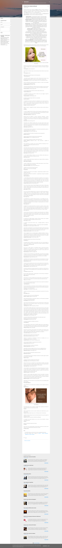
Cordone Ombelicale (45, 433)
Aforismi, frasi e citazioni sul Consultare (30, 456)
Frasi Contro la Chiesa (27, 490)
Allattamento (27, 434)
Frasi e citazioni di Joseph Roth (28, 482)
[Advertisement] (36, 447)
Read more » (47, 471)
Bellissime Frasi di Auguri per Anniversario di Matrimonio (32, 516)
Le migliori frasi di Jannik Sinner (28, 465)
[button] (48, 6)
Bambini (33, 434)
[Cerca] (49, 2)
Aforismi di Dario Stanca (27, 473)
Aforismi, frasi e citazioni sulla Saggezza (30, 499)
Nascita (40, 433)
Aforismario (26, 1)
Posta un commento (27, 440)
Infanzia (30, 434)
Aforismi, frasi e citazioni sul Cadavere (29, 533)
